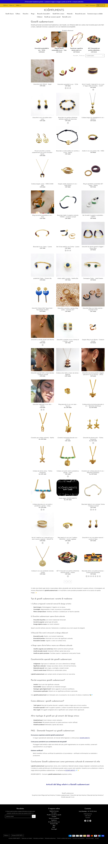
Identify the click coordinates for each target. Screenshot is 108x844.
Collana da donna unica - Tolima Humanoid (42, 468)
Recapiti (97, 834)
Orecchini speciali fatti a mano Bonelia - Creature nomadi (42, 370)
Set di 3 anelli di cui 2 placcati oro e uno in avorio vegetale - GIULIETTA (42, 534)
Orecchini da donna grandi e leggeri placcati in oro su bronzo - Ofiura (93, 370)
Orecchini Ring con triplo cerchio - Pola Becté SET (93, 305)
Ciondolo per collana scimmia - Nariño (42, 434)
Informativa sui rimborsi (38, 834)
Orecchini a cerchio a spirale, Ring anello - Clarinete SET (68, 305)
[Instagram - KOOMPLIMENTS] (88, 817)
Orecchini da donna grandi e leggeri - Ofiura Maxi (93, 244)
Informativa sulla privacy (50, 834)
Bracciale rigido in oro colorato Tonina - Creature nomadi (93, 501)
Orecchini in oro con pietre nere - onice (42, 114)
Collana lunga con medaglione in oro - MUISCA (93, 114)
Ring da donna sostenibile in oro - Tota (42, 212)
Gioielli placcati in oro (67, 793)
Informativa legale (90, 834)
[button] (18, 2)
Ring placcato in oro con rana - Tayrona (67, 401)
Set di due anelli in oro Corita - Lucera (67, 243)
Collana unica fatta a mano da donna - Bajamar (67, 370)
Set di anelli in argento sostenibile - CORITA (93, 212)
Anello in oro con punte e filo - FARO (93, 147)
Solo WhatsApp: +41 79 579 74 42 (88, 807)
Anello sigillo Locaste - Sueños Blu (67, 275)
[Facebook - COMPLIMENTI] (85, 817)
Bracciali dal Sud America (95, 791)
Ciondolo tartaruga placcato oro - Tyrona (68, 435)
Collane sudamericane (62, 791)
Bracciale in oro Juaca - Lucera (42, 243)
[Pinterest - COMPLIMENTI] (90, 817)
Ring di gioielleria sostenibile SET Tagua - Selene (93, 181)
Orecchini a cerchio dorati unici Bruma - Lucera (42, 336)
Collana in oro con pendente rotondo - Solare (42, 568)
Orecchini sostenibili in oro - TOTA (67, 81)
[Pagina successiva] (70, 578)
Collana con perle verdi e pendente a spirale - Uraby (68, 468)
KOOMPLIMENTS (85, 734)
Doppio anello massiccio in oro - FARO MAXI (68, 181)
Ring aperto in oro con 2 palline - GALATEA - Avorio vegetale (68, 534)
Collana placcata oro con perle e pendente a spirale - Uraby (42, 501)
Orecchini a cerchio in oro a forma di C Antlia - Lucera (68, 336)
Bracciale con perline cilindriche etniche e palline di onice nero (67, 114)
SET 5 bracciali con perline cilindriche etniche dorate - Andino (68, 568)
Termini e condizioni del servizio (64, 834)
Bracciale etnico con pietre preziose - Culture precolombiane (93, 568)
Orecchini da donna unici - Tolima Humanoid (93, 435)
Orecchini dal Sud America (78, 791)
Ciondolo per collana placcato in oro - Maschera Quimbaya (93, 468)
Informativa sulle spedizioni (79, 834)
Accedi (87, 1)
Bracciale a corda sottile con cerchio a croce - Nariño (67, 148)
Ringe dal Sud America (48, 791)
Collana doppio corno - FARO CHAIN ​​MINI (42, 181)
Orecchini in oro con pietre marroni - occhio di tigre (93, 534)
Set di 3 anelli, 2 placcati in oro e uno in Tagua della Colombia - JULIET (93, 81)
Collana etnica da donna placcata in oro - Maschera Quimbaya (93, 401)
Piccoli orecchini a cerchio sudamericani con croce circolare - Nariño (42, 149)
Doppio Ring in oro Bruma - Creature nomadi (93, 336)
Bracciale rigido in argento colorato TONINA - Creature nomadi (67, 212)
